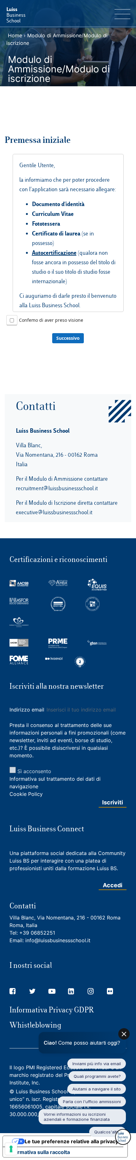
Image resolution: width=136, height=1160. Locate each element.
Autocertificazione (54, 252)
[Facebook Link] (12, 991)
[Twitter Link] (32, 991)
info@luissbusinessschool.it (57, 940)
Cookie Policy (26, 794)
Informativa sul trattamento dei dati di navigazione (55, 783)
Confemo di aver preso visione (51, 320)
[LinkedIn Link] (71, 991)
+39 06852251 (37, 933)
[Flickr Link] (110, 991)
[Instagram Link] (91, 991)
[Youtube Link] (51, 991)
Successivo (68, 338)
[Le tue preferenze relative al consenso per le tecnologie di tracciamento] (11, 1149)
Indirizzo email (27, 709)
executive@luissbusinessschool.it (54, 512)
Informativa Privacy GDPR (51, 1010)
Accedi (112, 885)
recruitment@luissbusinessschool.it (57, 488)
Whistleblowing (35, 1025)
